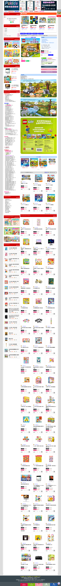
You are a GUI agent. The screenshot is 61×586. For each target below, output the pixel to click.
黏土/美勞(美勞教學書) (9, 164)
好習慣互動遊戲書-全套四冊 (50, 564)
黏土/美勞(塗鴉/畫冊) (8, 163)
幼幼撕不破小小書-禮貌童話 (50, 386)
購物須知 (19, 0)
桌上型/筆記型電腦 (8, 94)
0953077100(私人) (44, 63)
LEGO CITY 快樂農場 (49, 204)
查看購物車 (30, 0)
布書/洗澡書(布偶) (8, 167)
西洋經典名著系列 (8, 120)
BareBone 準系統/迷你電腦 (9, 101)
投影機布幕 (7, 99)
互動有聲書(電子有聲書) (9, 157)
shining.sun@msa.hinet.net (38, 580)
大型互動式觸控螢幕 (8, 100)
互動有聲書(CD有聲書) (9, 160)
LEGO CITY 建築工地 (24, 204)
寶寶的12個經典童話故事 (25, 268)
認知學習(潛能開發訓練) (9, 171)
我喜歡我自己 (7, 199)
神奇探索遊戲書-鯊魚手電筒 (50, 524)
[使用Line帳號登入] (11, 22)
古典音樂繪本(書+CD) (9, 126)
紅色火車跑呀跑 (7, 211)
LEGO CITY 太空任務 (37, 204)
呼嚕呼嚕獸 (7, 208)
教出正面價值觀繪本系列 (9, 113)
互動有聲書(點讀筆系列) (9, 156)
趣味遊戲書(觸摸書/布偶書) (9, 182)
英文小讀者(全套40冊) (24, 347)
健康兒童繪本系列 (8, 112)
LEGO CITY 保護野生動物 (43, 35)
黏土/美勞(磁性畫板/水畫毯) (10, 165)
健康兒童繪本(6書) (8, 205)
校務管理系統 (7, 192)
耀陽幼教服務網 (30, 577)
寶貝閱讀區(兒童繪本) (9, 187)
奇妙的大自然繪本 (8, 115)
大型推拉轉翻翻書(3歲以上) (10, 133)
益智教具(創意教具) (8, 175)
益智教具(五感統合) (8, 173)
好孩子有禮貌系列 (8, 110)
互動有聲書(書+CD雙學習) (9, 159)
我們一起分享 (7, 210)
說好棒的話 (7, 209)
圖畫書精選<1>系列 (8, 117)
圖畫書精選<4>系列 (8, 119)
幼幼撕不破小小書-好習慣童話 (26, 406)
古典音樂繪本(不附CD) (9, 125)
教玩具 (6, 98)
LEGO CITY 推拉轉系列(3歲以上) (11, 134)
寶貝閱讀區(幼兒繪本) (9, 186)
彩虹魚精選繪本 (7, 122)
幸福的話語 (7, 212)
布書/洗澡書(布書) (8, 166)
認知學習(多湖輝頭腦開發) (9, 172)
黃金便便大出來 (7, 207)
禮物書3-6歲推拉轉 (8, 144)
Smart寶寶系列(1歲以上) (9, 137)
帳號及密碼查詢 (14, 18)
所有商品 (6, 11)
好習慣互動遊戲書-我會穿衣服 (26, 386)
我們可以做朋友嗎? (8, 200)
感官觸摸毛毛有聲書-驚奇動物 (51, 505)
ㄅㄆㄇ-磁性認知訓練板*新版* (38, 465)
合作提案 (35, 577)
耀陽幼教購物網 (24, 577)
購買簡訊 (6, 193)
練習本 (6, 124)
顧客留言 (41, 0)
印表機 (6, 96)
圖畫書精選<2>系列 (8, 118)
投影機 (6, 97)
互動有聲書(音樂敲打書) (9, 158)
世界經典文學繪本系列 (9, 121)
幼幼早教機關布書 (36, 524)
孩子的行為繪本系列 (8, 111)
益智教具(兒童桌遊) (8, 176)
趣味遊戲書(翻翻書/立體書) (9, 181)
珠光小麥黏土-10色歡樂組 (50, 327)
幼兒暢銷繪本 (7, 95)
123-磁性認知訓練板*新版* (25, 465)
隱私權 (38, 577)
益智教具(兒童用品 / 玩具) (9, 177)
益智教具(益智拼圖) (8, 174)
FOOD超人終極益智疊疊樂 (50, 347)
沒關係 (6, 204)
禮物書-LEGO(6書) (24, 183)
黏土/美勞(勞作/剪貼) (8, 162)
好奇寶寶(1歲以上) (8, 143)
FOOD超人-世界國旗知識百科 (38, 347)
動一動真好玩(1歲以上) (9, 139)
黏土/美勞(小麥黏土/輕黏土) (10, 161)
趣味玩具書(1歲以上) (8, 142)
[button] (38, 169)
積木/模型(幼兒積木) (8, 178)
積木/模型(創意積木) (8, 179)
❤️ (38, 584)
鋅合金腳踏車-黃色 (36, 288)
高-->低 (49, 172)
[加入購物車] (29, 189)
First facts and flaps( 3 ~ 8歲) (10, 132)
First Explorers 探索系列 (9, 131)
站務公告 (52, 0)
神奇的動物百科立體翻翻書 (50, 288)
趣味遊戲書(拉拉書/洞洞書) (9, 183)
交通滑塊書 (23, 426)
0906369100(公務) (49, 62)
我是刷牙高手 (7, 206)
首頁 (8, 0)
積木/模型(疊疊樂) (8, 180)
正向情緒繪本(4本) (49, 544)
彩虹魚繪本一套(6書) (24, 564)
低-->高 (53, 172)
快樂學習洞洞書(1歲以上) (9, 138)
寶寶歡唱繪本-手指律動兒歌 (25, 288)
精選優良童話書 (7, 106)
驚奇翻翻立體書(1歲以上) (9, 140)
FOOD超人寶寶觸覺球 (50, 268)
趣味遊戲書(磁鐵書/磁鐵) (9, 184)
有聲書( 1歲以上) (8, 145)
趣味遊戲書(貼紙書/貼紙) (9, 185)
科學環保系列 (7, 114)
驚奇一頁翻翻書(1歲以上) (9, 141)
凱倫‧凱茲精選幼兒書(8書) (10, 123)
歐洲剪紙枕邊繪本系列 (9, 116)
